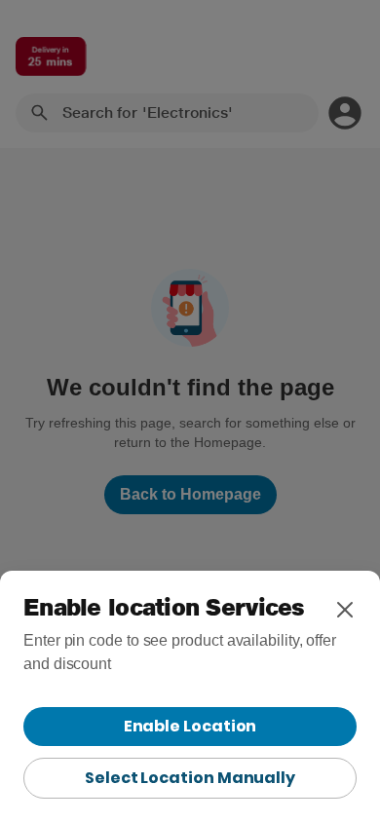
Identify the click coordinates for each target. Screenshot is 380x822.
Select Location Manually (190, 777)
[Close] (345, 609)
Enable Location (190, 726)
